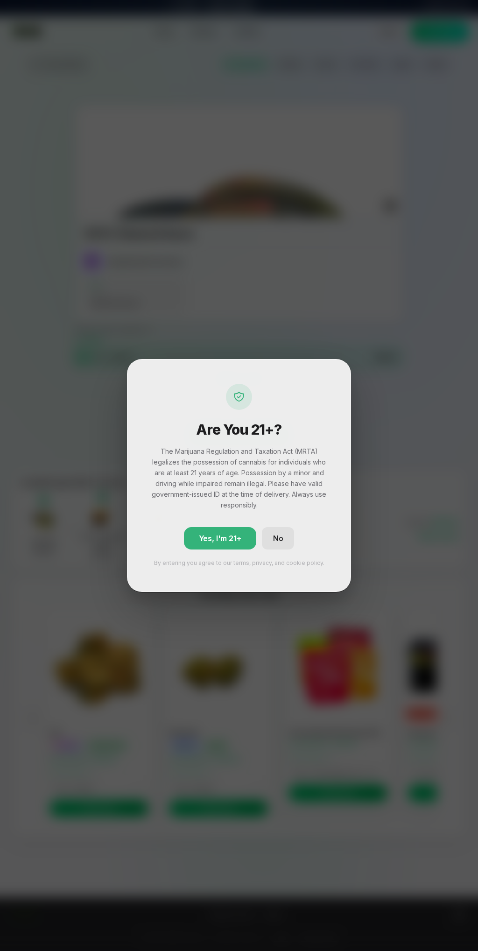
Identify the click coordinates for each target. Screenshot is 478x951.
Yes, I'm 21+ (220, 538)
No (278, 538)
